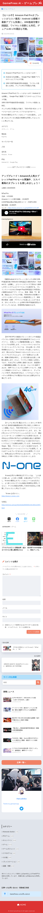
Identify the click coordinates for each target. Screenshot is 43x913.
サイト (4, 616)
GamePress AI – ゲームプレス (22, 3)
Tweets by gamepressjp (11, 804)
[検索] (38, 682)
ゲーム (14, 527)
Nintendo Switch (10, 832)
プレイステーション (11, 862)
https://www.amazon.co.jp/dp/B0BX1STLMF (23, 208)
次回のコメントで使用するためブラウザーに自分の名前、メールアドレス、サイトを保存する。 (21, 626)
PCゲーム (8, 836)
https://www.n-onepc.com (10, 496)
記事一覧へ (21, 762)
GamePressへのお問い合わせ (20, 894)
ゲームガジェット (11, 849)
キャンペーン (9, 840)
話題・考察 (8, 866)
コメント (6, 574)
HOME (22, 904)
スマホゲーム (9, 853)
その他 (7, 857)
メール (4, 608)
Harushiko (21, 798)
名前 (4, 599)
